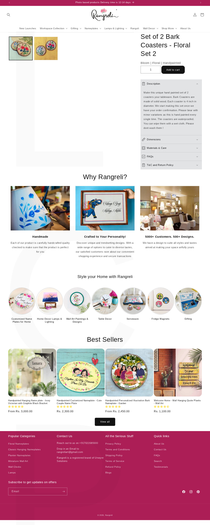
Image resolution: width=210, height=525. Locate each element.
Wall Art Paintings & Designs (77, 320)
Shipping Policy (114, 455)
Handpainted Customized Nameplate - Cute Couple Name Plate (79, 402)
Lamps (12, 472)
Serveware (133, 318)
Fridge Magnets (160, 318)
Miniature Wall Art (18, 461)
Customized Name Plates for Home (21, 320)
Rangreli (109, 515)
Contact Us (160, 449)
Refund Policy (113, 467)
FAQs (157, 455)
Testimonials (161, 467)
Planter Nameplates (19, 455)
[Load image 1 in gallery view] (20, 48)
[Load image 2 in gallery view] (46, 48)
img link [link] (40, 188)
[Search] (8, 14)
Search (158, 461)
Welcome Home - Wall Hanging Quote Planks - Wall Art (177, 402)
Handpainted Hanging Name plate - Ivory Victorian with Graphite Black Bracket (29, 402)
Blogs (108, 472)
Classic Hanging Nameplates (24, 449)
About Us (159, 443)
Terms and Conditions (117, 449)
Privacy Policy (113, 443)
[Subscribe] (63, 491)
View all (105, 421)
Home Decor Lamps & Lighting (49, 320)
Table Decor (105, 318)
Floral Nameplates (18, 443)
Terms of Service (114, 461)
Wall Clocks (14, 467)
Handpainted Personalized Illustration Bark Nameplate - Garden (127, 402)
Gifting (188, 318)
